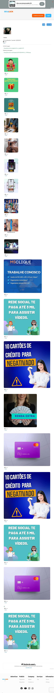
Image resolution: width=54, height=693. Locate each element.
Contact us (31, 682)
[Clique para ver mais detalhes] (27, 65)
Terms (47, 679)
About (29, 679)
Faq (38, 679)
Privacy (47, 682)
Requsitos (21, 682)
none (4, 43)
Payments (21, 679)
